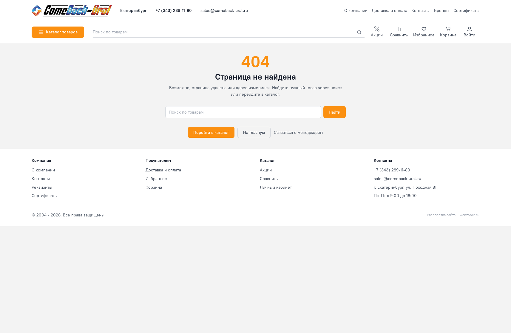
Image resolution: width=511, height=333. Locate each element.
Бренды (441, 10)
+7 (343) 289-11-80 (173, 10)
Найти (334, 112)
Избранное (156, 178)
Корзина (154, 187)
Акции (266, 170)
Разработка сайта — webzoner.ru (453, 215)
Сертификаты (466, 10)
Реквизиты (42, 187)
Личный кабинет (276, 187)
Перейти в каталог (211, 132)
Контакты (420, 10)
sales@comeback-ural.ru (224, 10)
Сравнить (269, 178)
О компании (356, 10)
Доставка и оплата (389, 10)
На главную (254, 132)
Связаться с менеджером (298, 132)
